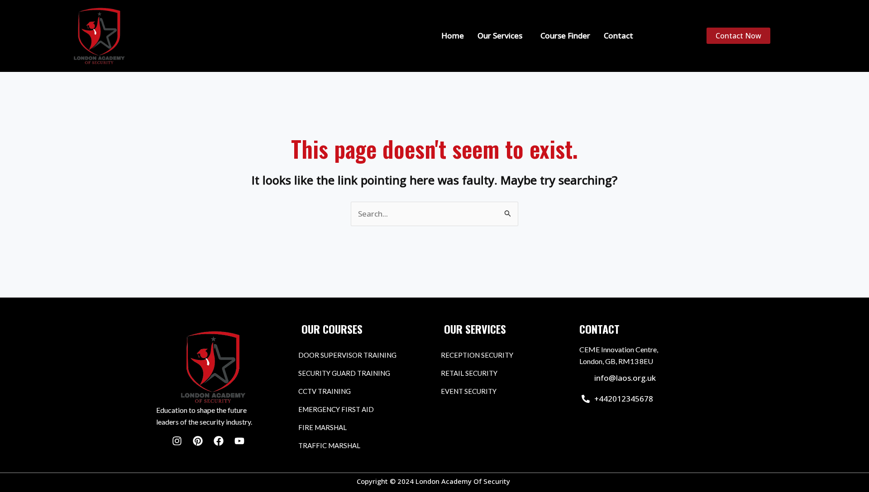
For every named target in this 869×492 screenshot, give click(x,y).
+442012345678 (623, 398)
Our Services (499, 35)
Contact (618, 35)
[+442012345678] (586, 399)
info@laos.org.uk (625, 378)
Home (452, 35)
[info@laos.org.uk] (586, 378)
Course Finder (565, 35)
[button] (502, 35)
